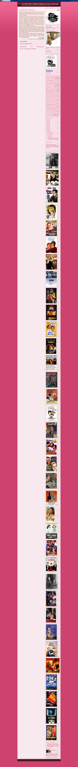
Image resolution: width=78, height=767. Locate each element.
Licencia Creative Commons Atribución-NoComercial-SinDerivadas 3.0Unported (53, 146)
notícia (47, 106)
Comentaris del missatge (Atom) (30, 48)
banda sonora (52, 79)
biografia (50, 80)
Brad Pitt (50, 81)
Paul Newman (48, 107)
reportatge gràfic (48, 110)
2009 (48, 127)
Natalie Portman (56, 105)
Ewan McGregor (52, 91)
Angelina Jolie (48, 77)
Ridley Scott (58, 110)
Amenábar (57, 76)
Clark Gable (52, 84)
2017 (48, 119)
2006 (48, 131)
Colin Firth (53, 85)
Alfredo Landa (52, 76)
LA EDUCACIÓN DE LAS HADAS (53, 139)
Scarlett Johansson (56, 111)
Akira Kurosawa (54, 75)
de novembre (50, 133)
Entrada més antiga (40, 46)
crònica (47, 87)
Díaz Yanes (51, 88)
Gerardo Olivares (52, 95)
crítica (55, 86)
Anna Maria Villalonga (55, 77)
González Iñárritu (57, 95)
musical (51, 105)
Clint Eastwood (57, 84)
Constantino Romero (49, 86)
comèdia (57, 85)
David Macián (47, 88)
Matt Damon (58, 103)
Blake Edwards (55, 80)
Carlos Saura (54, 81)
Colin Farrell (48, 85)
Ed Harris (55, 89)
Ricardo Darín (53, 110)
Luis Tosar (51, 102)
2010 (48, 126)
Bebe (56, 79)
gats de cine (57, 94)
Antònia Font (47, 78)
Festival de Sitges (49, 92)
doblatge (55, 88)
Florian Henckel (56, 92)
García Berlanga (52, 94)
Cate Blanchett (51, 82)
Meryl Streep (54, 104)
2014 (48, 121)
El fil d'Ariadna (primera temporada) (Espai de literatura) (53, 746)
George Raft (47, 95)
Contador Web (48, 72)
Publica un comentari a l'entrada (26, 43)
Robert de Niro (49, 111)
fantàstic (57, 91)
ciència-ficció (51, 83)
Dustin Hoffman (50, 89)
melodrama (49, 104)
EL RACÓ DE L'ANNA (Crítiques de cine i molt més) (40, 4)
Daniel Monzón (57, 87)
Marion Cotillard (53, 103)
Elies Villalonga (56, 90)
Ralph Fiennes (57, 109)
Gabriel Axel (54, 93)
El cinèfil (51, 90)
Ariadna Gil (51, 78)
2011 (48, 125)
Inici (31, 46)
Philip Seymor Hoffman (53, 108)
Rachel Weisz (51, 109)
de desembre (50, 132)
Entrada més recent (23, 46)
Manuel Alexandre (56, 102)
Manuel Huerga (48, 103)
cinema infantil (48, 84)
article (56, 78)
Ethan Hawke (47, 91)
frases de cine (48, 93)
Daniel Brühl (51, 87)
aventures (47, 79)
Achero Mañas (48, 75)
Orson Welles (58, 106)
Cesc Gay (55, 82)
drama (59, 88)
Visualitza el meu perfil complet (52, 757)
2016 (48, 120)
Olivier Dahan (53, 106)
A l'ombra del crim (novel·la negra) (52, 743)
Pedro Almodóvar (54, 107)
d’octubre (49, 134)
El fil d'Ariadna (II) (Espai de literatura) (53, 744)
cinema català (57, 83)
